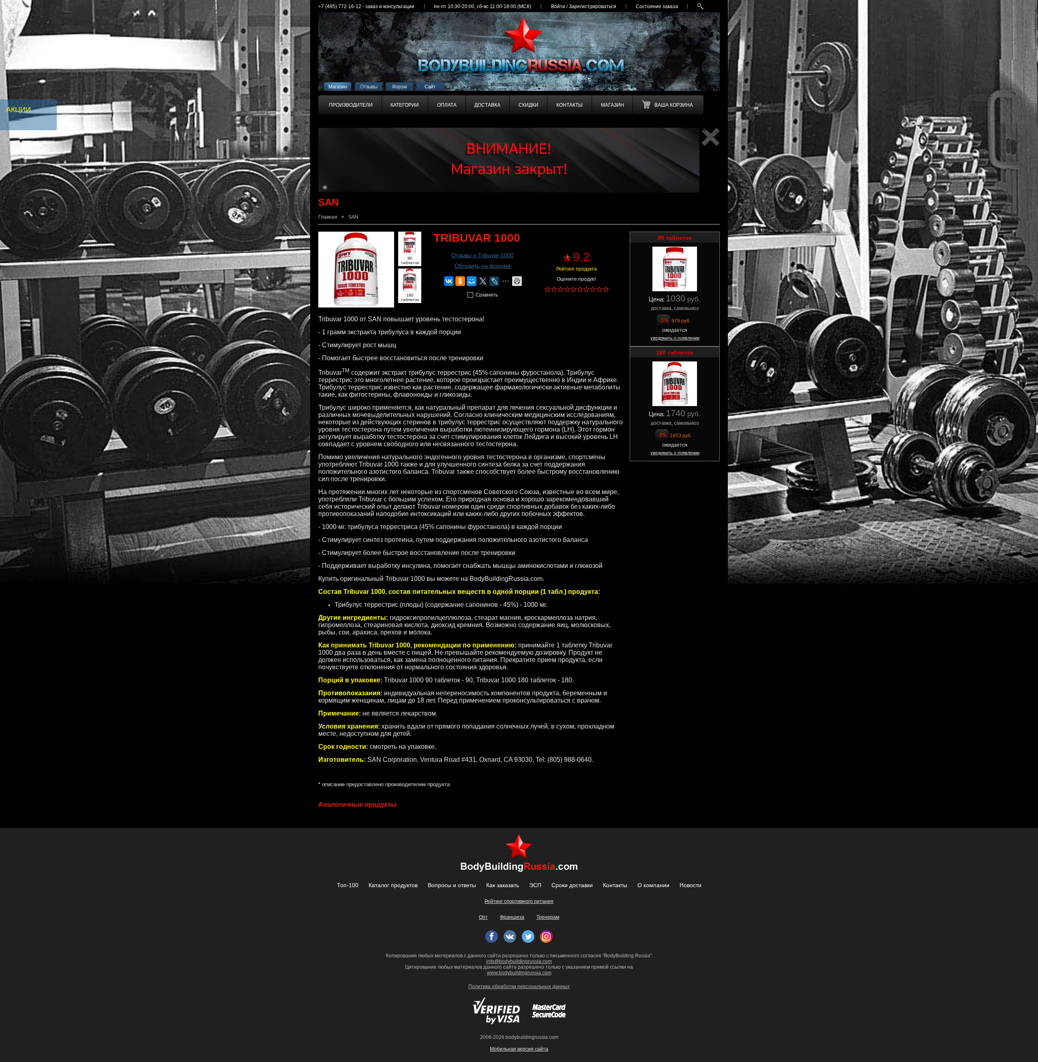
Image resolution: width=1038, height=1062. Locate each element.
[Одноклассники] (460, 281)
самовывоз (686, 308)
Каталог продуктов (393, 885)
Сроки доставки (572, 885)
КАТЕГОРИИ (404, 105)
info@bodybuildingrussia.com (519, 961)
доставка (661, 308)
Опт (483, 917)
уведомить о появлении (674, 337)
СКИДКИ (528, 105)
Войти (558, 6)
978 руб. (681, 321)
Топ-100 (347, 885)
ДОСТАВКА (487, 105)
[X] (483, 281)
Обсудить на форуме (483, 265)
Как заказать (502, 885)
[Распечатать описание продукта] (517, 281)
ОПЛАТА (447, 105)
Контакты (615, 885)
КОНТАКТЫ (569, 105)
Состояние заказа (657, 6)
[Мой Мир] (471, 281)
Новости (690, 885)
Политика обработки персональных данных (519, 986)
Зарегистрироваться (592, 6)
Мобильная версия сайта (519, 1049)
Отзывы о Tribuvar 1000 (482, 255)
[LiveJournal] (494, 281)
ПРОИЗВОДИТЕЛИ (351, 105)
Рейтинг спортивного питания (519, 901)
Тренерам (547, 917)
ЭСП (535, 885)
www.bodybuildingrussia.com (519, 973)
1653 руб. (681, 436)
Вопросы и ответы (452, 885)
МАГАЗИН (612, 105)
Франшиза (512, 917)
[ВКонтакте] (449, 281)
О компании (653, 885)
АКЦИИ (18, 109)
